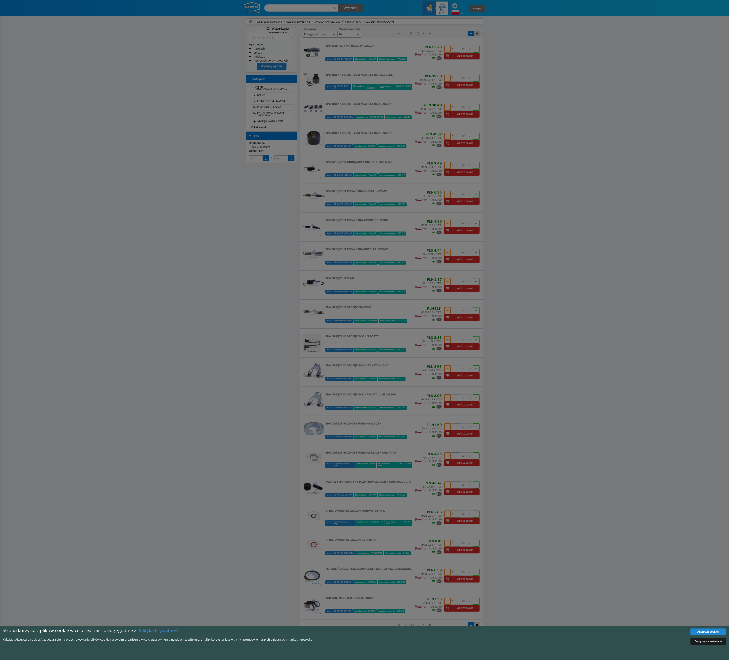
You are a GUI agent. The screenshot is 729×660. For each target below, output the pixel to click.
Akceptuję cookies (708, 632)
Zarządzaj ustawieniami (708, 641)
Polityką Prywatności (158, 630)
